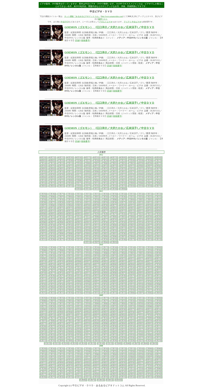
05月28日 (96, 169)
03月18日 (140, 231)
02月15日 (96, 183)
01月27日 (87, 186)
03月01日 (123, 180)
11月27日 (105, 301)
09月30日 (87, 205)
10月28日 (43, 203)
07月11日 (70, 163)
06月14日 (105, 166)
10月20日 (96, 203)
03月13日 (52, 180)
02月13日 (114, 183)
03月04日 (87, 234)
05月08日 (96, 172)
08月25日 (52, 211)
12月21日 (87, 194)
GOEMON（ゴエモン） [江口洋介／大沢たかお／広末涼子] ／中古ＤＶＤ (109, 27)
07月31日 (61, 160)
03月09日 (70, 180)
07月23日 (114, 160)
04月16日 (87, 175)
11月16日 (61, 200)
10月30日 (140, 304)
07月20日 (132, 160)
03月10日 (52, 234)
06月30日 (149, 217)
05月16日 (43, 172)
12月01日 (96, 197)
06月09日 (158, 220)
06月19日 (149, 321)
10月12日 (149, 203)
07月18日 (149, 160)
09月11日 (43, 312)
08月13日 (114, 158)
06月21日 (70, 166)
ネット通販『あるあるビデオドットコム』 (82, 16)
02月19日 (132, 287)
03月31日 (70, 231)
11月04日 (132, 200)
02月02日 (52, 186)
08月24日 (43, 158)
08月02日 (52, 160)
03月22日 (123, 177)
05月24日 (114, 169)
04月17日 (79, 175)
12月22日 (79, 194)
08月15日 (123, 211)
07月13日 (52, 163)
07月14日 (43, 163)
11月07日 (123, 200)
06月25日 (52, 166)
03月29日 (79, 177)
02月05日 (87, 290)
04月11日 (123, 175)
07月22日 (140, 214)
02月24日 (43, 183)
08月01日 (87, 214)
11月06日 (105, 304)
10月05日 (61, 205)
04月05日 (158, 175)
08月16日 (96, 158)
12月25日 (61, 298)
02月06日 (158, 183)
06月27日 (158, 163)
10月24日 (79, 203)
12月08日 (52, 197)
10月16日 (105, 307)
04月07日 (149, 228)
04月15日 (96, 228)
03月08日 (79, 180)
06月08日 (140, 166)
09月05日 (114, 208)
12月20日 (105, 194)
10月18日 (114, 203)
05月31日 (70, 169)
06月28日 (149, 163)
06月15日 (96, 166)
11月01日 (149, 200)
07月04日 (132, 217)
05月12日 (87, 225)
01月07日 (96, 242)
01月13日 (87, 189)
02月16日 (87, 183)
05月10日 (79, 172)
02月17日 (79, 183)
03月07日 (87, 180)
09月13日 (61, 208)
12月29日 (43, 194)
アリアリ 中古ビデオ (132, 22)
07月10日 (79, 163)
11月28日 (123, 197)
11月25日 (132, 197)
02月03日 (43, 186)
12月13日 (149, 194)
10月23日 (61, 307)
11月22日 (149, 197)
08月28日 (132, 312)
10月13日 (140, 203)
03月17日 (149, 231)
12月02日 (87, 197)
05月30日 (79, 169)
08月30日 (149, 208)
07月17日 (158, 160)
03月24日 (114, 231)
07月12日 (61, 163)
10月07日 (43, 205)
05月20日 (158, 222)
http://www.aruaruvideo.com (112, 16)
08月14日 (105, 158)
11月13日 (61, 304)
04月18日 (70, 175)
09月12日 (70, 208)
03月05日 (105, 180)
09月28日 (105, 205)
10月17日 (123, 203)
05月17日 (158, 169)
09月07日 (96, 208)
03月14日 (43, 180)
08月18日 (79, 158)
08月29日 (158, 208)
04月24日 (158, 172)
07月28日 (79, 160)
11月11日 (87, 200)
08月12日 (132, 211)
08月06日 (149, 158)
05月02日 (114, 172)
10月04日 (70, 205)
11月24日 (140, 197)
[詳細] (77, 40)
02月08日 (140, 183)
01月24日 (114, 186)
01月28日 (52, 239)
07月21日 (123, 160)
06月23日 (70, 220)
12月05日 (79, 197)
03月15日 (158, 177)
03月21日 (132, 177)
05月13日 (79, 225)
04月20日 (52, 175)
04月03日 (52, 177)
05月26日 (123, 222)
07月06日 (105, 163)
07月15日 (52, 217)
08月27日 (149, 262)
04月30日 (79, 279)
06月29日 (140, 163)
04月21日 (61, 228)
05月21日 (140, 169)
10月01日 (70, 259)
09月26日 (123, 205)
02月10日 (123, 183)
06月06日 (158, 166)
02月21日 (43, 237)
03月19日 (140, 177)
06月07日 (149, 166)
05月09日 (87, 172)
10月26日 (61, 203)
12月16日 (123, 194)
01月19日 (140, 186)
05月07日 (105, 172)
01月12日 (96, 189)
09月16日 (158, 205)
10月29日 (149, 253)
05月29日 (87, 169)
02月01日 (61, 186)
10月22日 (70, 256)
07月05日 (114, 163)
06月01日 (61, 169)
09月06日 (105, 208)
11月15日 (70, 200)
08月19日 (87, 211)
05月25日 (105, 169)
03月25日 (105, 231)
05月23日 (123, 169)
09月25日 (105, 309)
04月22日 (52, 228)
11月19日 (149, 250)
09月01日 (132, 208)
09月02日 (123, 208)
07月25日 (132, 214)
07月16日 (114, 267)
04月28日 (140, 225)
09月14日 (52, 208)
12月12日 (158, 194)
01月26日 (96, 186)
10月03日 (79, 205)
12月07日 (61, 197)
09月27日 (114, 205)
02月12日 (52, 290)
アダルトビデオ (105, 22)
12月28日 (52, 194)
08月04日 (158, 158)
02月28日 (140, 180)
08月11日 (140, 211)
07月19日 (140, 160)
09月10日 (61, 262)
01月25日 (105, 186)
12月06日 (70, 197)
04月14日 (96, 175)
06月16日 (114, 220)
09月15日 (43, 208)
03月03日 (96, 234)
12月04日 (61, 301)
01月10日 (114, 189)
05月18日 (149, 169)
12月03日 (70, 250)
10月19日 (105, 203)
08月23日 (52, 158)
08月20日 (70, 158)
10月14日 (132, 203)
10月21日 (87, 203)
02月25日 (132, 234)
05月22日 (132, 169)
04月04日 (43, 177)
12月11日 (140, 298)
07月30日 (70, 160)
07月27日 (87, 160)
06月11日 (132, 166)
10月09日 (140, 307)
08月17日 (87, 158)
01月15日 (96, 293)
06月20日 (79, 166)
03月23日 (114, 177)
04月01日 (61, 231)
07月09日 (87, 163)
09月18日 (123, 309)
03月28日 (87, 177)
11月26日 (114, 250)
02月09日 (132, 183)
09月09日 (79, 208)
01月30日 (79, 186)
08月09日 (123, 158)
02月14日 (105, 183)
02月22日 (61, 183)
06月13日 (114, 166)
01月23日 (123, 186)
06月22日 (61, 166)
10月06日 (52, 205)
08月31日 (140, 208)
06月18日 (87, 166)
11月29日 (114, 197)
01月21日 (96, 239)
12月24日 (70, 247)
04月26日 (140, 172)
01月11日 (105, 189)
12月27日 (61, 194)
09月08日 (87, 208)
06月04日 (52, 169)
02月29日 (132, 180)
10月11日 (158, 203)
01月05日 (114, 242)
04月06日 (149, 175)
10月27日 (52, 203)
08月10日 (149, 211)
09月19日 (123, 360)
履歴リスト (103, 19)
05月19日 (43, 225)
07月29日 (96, 214)
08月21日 (61, 158)
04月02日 (61, 177)
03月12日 (61, 180)
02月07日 (149, 183)
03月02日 (114, 180)
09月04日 (87, 312)
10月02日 (61, 309)
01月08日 (132, 293)
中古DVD (65, 22)
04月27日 (132, 172)
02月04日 (132, 237)
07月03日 (123, 163)
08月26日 (43, 211)
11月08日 (114, 200)
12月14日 (140, 194)
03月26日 (105, 177)
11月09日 (105, 200)
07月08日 (96, 217)
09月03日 (105, 262)
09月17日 (140, 259)
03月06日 (96, 180)
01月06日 (123, 189)
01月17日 (158, 186)
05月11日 (70, 172)
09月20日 (149, 205)
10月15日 (114, 256)
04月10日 (132, 175)
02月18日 (52, 237)
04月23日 (43, 175)
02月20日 (70, 183)
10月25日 (70, 203)
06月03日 (70, 222)
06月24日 (61, 220)
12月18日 (96, 298)
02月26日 (158, 180)
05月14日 (61, 172)
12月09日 (43, 197)
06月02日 (79, 222)
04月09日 (140, 175)
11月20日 (140, 301)
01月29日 (132, 290)
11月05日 (114, 253)
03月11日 (132, 284)
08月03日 (43, 160)
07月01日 (140, 217)
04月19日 (61, 175)
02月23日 (52, 183)
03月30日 (70, 177)
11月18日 (43, 200)
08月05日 (52, 214)
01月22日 (52, 293)
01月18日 (149, 186)
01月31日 (70, 186)
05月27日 (114, 222)
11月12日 (70, 253)
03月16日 (149, 177)
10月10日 (123, 357)
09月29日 (96, 205)
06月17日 (105, 220)
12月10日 (149, 247)
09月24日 (114, 259)
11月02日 (140, 200)
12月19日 (114, 194)
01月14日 (140, 239)
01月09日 (118, 343)
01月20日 (132, 186)
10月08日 (149, 256)
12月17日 (105, 247)
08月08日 (132, 158)
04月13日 (105, 175)
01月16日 (79, 189)
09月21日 (140, 205)
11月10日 (96, 200)
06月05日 (43, 169)
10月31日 (158, 200)
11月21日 (158, 197)
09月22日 (132, 205)
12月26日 (70, 194)
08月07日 (140, 158)
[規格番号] (85, 40)
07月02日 (132, 163)
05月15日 (52, 172)
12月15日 (132, 194)
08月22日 (79, 211)
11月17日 (52, 200)
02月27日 (149, 180)
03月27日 (96, 177)
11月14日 (79, 200)
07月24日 (105, 160)
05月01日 (123, 172)
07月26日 (96, 160)
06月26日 (43, 166)
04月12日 (114, 175)
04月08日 (140, 228)
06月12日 (123, 166)
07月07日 (96, 163)
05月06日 (123, 225)
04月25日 (149, 172)
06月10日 (149, 220)
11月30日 (105, 197)
